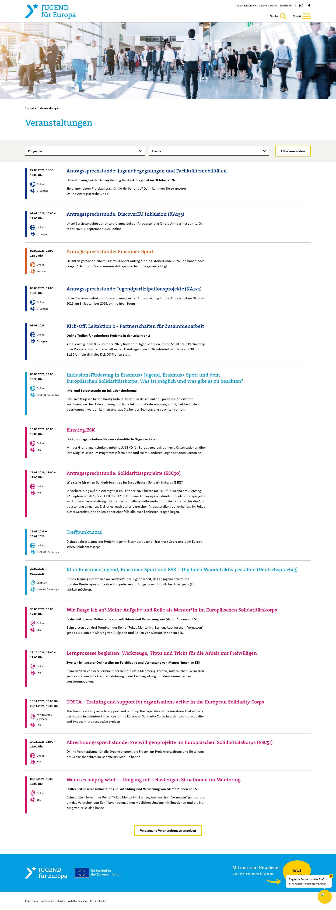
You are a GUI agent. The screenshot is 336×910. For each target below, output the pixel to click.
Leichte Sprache (268, 5)
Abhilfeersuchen (77, 901)
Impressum (31, 901)
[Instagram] (301, 5)
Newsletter (286, 5)
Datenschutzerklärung (53, 901)
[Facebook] (309, 5)
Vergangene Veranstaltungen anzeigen (168, 830)
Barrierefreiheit (98, 901)
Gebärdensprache (246, 5)
